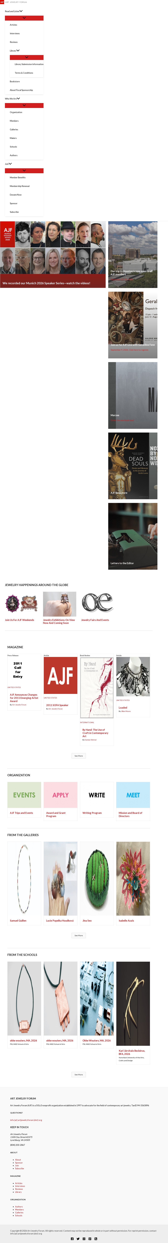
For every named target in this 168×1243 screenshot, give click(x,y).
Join (17, 1165)
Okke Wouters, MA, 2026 (97, 1040)
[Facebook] (72, 1239)
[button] (21, 11)
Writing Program (92, 812)
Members (19, 1209)
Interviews (20, 1186)
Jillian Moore (126, 711)
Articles (18, 1183)
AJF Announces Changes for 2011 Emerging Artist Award (24, 698)
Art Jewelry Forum (19, 705)
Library (18, 1192)
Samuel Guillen (18, 920)
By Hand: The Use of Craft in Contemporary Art (95, 733)
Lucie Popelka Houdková (60, 920)
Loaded (123, 707)
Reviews (19, 1189)
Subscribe (19, 1168)
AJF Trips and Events (21, 812)
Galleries (19, 1212)
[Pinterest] (89, 1239)
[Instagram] (84, 1239)
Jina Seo (87, 920)
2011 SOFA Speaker (57, 705)
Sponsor (19, 1162)
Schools (18, 1215)
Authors (19, 1206)
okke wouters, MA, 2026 (23, 1040)
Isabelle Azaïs (126, 920)
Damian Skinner (91, 740)
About (18, 1159)
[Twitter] (78, 1239)
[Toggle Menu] (24, 18)
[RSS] (95, 1239)
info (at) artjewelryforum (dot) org (26, 1120)
